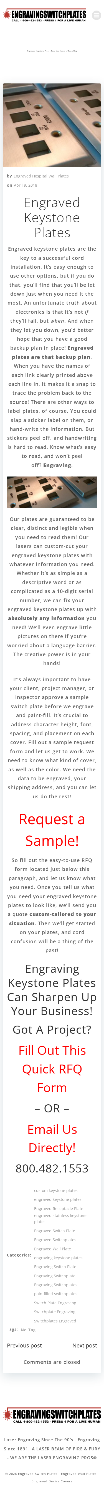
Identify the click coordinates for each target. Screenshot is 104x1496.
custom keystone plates (56, 1190)
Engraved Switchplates (55, 1239)
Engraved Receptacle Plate (58, 1208)
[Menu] (96, 15)
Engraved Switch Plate (54, 1230)
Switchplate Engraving (54, 1311)
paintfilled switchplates (55, 1293)
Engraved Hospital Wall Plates (41, 176)
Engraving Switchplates (55, 1284)
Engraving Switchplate (54, 1275)
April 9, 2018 (25, 185)
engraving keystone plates (58, 1257)
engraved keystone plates (58, 1199)
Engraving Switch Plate (55, 1266)
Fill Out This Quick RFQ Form (52, 1068)
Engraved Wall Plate (52, 1248)
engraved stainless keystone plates (60, 1218)
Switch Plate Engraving (55, 1302)
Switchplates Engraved (55, 1321)
